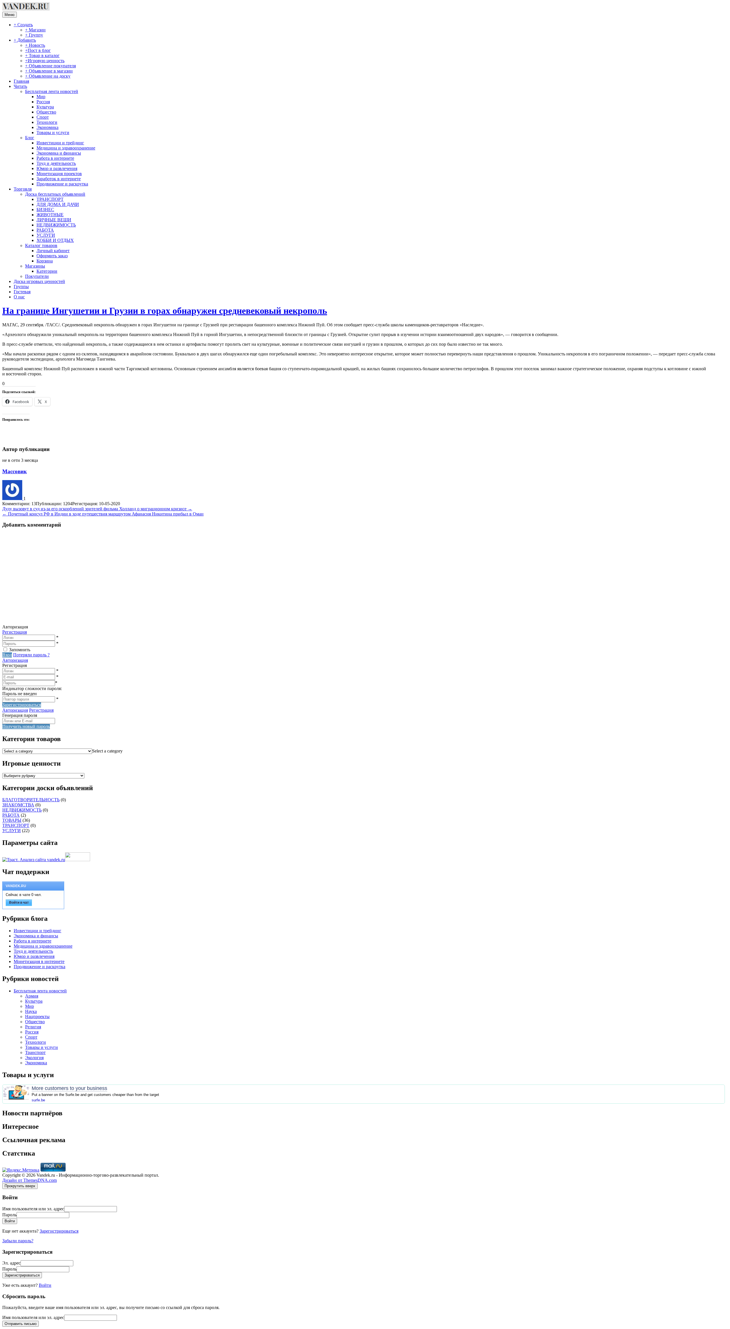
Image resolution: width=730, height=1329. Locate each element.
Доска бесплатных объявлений (55, 194)
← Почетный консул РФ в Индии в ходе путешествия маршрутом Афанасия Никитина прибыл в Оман (103, 513)
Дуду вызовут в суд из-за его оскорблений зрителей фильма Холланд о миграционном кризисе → (97, 508)
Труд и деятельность (56, 163)
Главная (21, 81)
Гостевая (22, 291)
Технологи (46, 122)
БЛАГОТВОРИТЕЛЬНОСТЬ (31, 799)
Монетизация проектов (59, 173)
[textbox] (107, 751)
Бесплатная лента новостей (51, 91)
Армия (31, 996)
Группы (21, 286)
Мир (40, 96)
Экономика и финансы (58, 153)
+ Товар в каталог (42, 55)
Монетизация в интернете (39, 961)
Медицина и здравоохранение (65, 147)
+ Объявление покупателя (50, 65)
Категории (46, 271)
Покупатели (37, 276)
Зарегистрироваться (59, 1231)
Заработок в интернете (58, 178)
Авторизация (15, 660)
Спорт (42, 117)
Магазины (35, 266)
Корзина (44, 260)
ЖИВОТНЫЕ (50, 214)
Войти (45, 1285)
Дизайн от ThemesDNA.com (29, 1180)
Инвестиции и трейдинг (60, 142)
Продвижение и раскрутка (62, 183)
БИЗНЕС (45, 209)
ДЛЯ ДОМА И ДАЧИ (57, 204)
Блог (29, 137)
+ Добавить (25, 40)
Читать (20, 86)
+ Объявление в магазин (49, 70)
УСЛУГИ (45, 235)
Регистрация (14, 632)
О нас (19, 296)
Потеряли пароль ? (31, 654)
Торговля (23, 189)
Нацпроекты (37, 1016)
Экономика (47, 127)
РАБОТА (45, 230)
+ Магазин (35, 29)
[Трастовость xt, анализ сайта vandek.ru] (33, 859)
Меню (10, 15)
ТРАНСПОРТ (50, 199)
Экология (34, 1057)
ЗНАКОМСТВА (18, 804)
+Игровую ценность (44, 60)
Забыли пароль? (17, 1240)
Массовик (14, 471)
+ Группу (34, 35)
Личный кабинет (53, 250)
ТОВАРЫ (11, 820)
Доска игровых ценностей (39, 281)
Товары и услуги (52, 132)
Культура (45, 106)
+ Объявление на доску (47, 76)
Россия (43, 101)
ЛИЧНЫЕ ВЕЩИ (53, 219)
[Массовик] (12, 498)
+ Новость (35, 45)
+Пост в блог (38, 50)
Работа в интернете (55, 158)
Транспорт (35, 1052)
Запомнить (19, 649)
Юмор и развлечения (56, 168)
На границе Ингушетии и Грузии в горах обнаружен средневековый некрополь (164, 311)
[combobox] (107, 751)
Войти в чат (19, 903)
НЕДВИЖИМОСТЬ (56, 224)
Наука (31, 1011)
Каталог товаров (41, 245)
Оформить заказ (52, 255)
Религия (33, 1026)
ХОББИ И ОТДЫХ (55, 240)
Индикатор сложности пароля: (32, 688)
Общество (46, 112)
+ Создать (23, 24)
